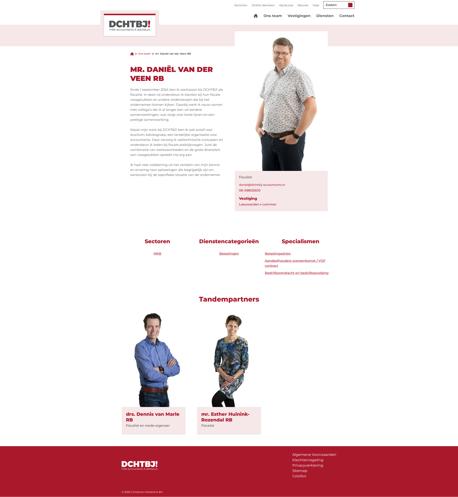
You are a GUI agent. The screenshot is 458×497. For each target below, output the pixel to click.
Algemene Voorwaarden (314, 454)
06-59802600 (249, 190)
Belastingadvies (278, 254)
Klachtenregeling (307, 460)
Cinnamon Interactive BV (146, 492)
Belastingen (229, 254)
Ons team (144, 53)
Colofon (299, 476)
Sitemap (299, 471)
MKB (157, 254)
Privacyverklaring (307, 465)
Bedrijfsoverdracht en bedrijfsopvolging (296, 273)
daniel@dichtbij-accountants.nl (262, 184)
